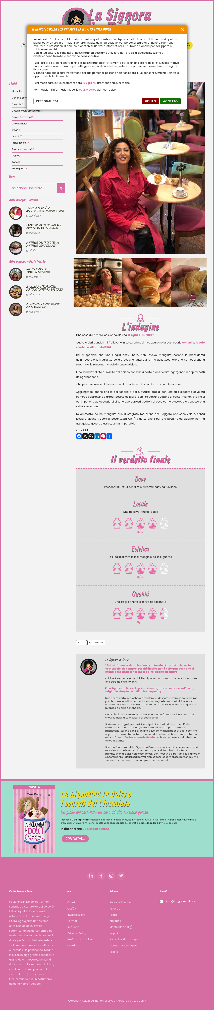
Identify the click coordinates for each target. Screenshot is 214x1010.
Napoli (114, 933)
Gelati (16, 130)
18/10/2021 (33, 250)
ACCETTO (170, 101)
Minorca (115, 909)
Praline (16, 155)
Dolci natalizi (19, 123)
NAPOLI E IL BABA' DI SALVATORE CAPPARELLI (38, 271)
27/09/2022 (34, 312)
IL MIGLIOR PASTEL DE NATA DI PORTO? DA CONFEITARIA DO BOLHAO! (44, 288)
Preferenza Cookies (80, 939)
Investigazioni (76, 915)
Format (72, 921)
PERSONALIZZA (47, 101)
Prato (113, 915)
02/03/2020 (34, 215)
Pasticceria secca (23, 149)
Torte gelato (19, 168)
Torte (16, 162)
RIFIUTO (150, 101)
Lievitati (17, 136)
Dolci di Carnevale (22, 117)
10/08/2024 (34, 294)
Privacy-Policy (76, 933)
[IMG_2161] (146, 282)
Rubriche (73, 927)
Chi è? (71, 902)
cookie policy (87, 90)
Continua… (75, 838)
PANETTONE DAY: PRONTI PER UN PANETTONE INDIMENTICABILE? (42, 244)
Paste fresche (96, 642)
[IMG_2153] (98, 282)
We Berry (140, 1001)
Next (203, 282)
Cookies (72, 945)
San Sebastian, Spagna (124, 939)
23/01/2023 (34, 233)
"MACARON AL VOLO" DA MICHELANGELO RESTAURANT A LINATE (45, 209)
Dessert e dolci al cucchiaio (28, 110)
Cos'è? (71, 909)
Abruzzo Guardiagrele (124, 945)
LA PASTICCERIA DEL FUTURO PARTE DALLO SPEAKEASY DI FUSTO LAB (44, 227)
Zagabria (115, 921)
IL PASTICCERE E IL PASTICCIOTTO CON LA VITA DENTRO (42, 305)
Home (25, 45)
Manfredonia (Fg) (121, 927)
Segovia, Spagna (120, 902)
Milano (81, 642)
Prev (78, 282)
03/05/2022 (34, 277)
